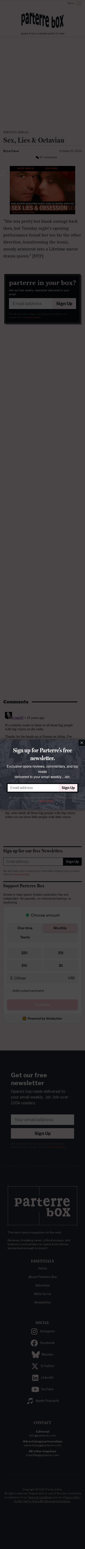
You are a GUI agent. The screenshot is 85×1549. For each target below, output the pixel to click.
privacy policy (46, 801)
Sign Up (68, 788)
